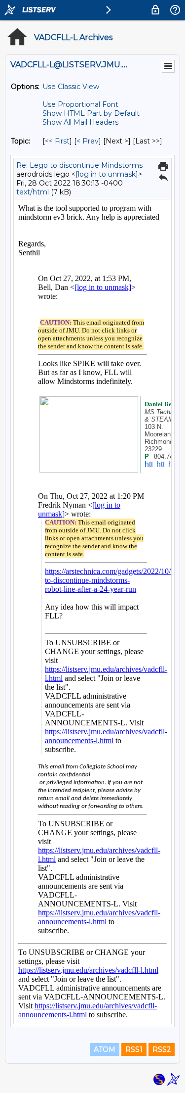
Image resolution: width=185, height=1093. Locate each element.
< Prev (87, 141)
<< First (57, 141)
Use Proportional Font (80, 104)
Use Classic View (70, 86)
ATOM (104, 1049)
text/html (32, 192)
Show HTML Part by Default (91, 113)
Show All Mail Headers (80, 122)
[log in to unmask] (106, 174)
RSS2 (161, 1049)
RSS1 (134, 1049)
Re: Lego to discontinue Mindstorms (79, 165)
